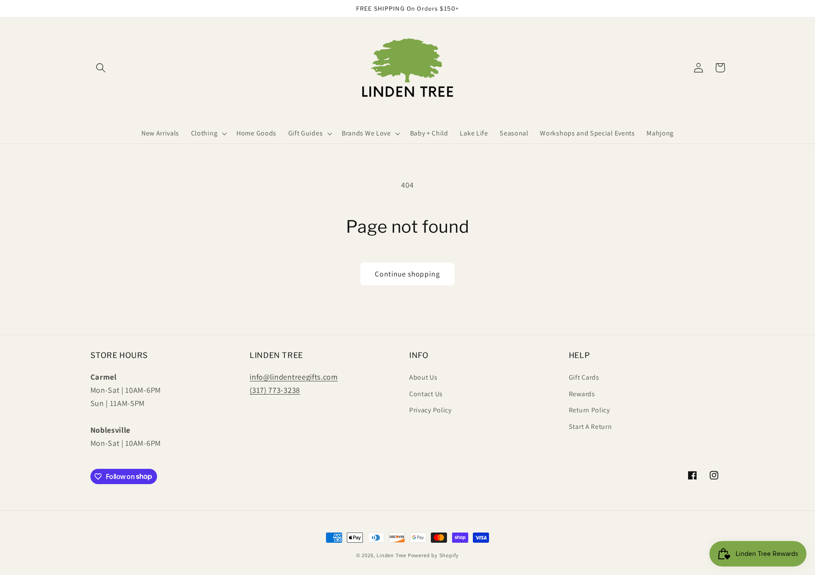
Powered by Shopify (433, 555)
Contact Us (426, 393)
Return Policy (589, 410)
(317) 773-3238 (275, 390)
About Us (423, 377)
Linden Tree (391, 555)
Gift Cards (584, 377)
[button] (101, 68)
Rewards (582, 393)
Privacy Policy (430, 410)
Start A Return (590, 426)
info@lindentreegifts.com (294, 377)
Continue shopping (407, 274)
